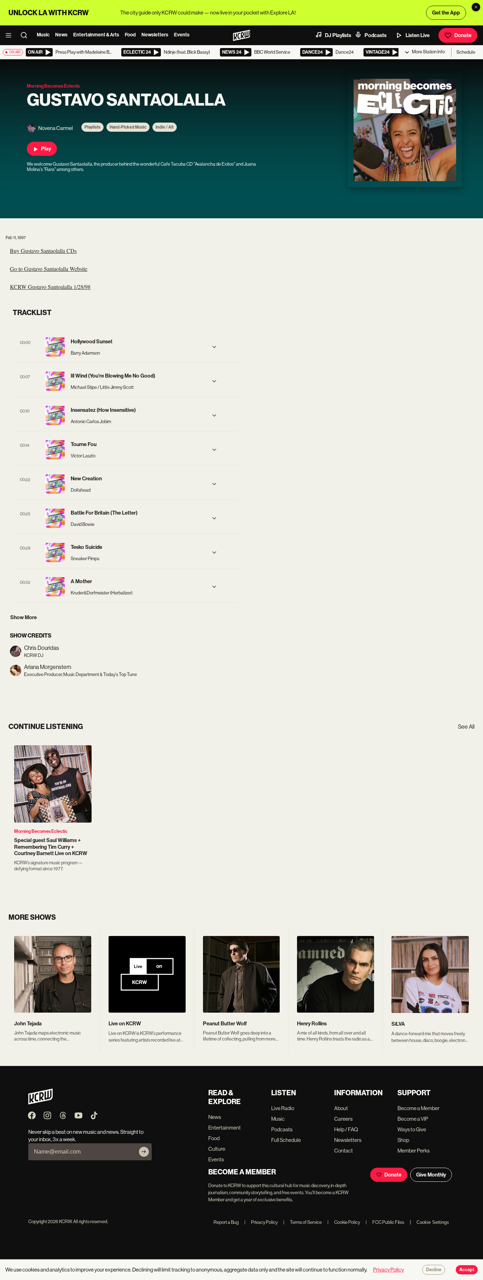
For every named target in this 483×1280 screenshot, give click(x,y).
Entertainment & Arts (96, 35)
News (61, 35)
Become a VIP (412, 1119)
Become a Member (418, 1108)
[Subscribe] (144, 1152)
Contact (343, 1151)
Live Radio (282, 1108)
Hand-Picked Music (128, 127)
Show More (23, 617)
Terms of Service (302, 1222)
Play (46, 149)
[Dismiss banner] (476, 7)
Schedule (465, 52)
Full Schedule (286, 1140)
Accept (466, 1270)
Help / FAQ (346, 1129)
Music (43, 35)
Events (182, 35)
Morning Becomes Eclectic (41, 831)
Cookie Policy (343, 1222)
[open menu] (10, 35)
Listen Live (418, 35)
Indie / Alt (165, 127)
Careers (343, 1119)
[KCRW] (40, 1103)
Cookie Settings (433, 1222)
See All (466, 726)
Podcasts (375, 35)
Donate (462, 35)
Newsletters (154, 35)
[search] (26, 35)
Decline (433, 1270)
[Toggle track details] (214, 347)
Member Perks (413, 1151)
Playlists (92, 127)
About (341, 1108)
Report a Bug (226, 1222)
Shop (403, 1140)
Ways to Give (411, 1129)
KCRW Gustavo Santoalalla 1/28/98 (50, 286)
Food (130, 35)
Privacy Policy (261, 1222)
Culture (216, 1149)
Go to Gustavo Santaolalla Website (48, 268)
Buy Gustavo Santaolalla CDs (43, 250)
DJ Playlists (338, 35)
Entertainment (224, 1128)
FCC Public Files (385, 1222)
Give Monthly (431, 1175)
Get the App (446, 13)
